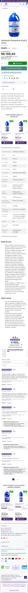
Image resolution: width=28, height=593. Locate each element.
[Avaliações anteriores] (11, 479)
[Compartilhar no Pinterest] (12, 78)
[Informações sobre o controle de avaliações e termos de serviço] (21, 344)
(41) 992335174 (7, 528)
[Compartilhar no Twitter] (7, 78)
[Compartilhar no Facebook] (4, 78)
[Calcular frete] (13, 89)
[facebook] (2, 538)
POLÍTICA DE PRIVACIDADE (20, 586)
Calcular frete (4, 86)
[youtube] (5, 538)
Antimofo (5, 8)
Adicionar (8, 142)
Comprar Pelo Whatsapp (15, 68)
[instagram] (6, 538)
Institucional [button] (5, 542)
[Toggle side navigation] (1, 4)
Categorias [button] (4, 546)
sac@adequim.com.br (7, 531)
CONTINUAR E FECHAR (14, 590)
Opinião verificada (7, 371)
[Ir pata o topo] (25, 577)
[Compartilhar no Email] (14, 78)
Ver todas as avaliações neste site (15, 347)
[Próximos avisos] (18, 479)
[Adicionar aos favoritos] (3, 120)
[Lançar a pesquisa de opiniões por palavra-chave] (26, 365)
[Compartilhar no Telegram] (9, 78)
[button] (23, 4)
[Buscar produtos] (20, 4)
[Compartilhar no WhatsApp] (2, 78)
